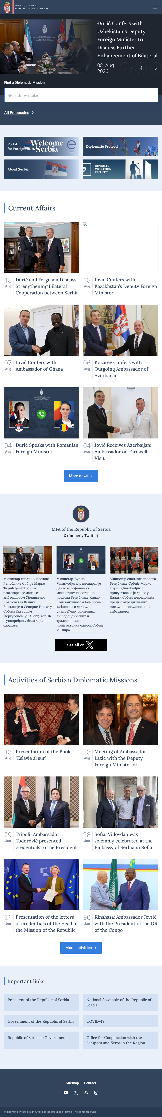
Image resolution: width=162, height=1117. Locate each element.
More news (78, 476)
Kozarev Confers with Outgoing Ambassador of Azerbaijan (120, 342)
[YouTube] (65, 1092)
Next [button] (156, 68)
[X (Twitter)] (75, 1092)
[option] (81, 46)
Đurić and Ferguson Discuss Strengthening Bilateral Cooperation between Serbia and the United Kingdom (41, 259)
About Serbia (41, 169)
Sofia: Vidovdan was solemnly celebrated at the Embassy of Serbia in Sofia (120, 813)
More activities (78, 947)
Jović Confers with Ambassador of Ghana (41, 342)
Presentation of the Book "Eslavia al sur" (41, 731)
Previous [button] (126, 68)
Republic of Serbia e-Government (37, 1037)
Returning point (120, 169)
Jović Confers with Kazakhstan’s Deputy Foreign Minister (120, 259)
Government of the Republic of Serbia (41, 1021)
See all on (76, 645)
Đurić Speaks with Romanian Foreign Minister (41, 424)
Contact (90, 1083)
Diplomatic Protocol (120, 146)
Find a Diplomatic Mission (24, 83)
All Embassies (16, 112)
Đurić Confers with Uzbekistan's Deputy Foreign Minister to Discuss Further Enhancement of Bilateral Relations (81, 46)
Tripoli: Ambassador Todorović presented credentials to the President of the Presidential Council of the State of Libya (41, 813)
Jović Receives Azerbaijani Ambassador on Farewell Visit (120, 424)
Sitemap (72, 1083)
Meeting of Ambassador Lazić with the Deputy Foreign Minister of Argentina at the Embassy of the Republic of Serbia (120, 731)
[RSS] (86, 1092)
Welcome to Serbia (41, 146)
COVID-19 (95, 1021)
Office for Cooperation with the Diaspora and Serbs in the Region (115, 1040)
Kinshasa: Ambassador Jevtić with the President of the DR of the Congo (120, 896)
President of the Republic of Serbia (38, 999)
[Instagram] (96, 1092)
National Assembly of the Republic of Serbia (118, 1002)
